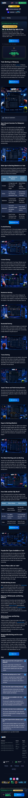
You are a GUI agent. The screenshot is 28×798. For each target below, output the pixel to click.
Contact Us (24, 757)
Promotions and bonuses (13, 9)
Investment (24, 746)
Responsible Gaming (24, 753)
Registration (23, 2)
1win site (18, 65)
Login (16, 2)
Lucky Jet (17, 744)
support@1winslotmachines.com (7, 745)
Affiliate (23, 742)
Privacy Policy (23, 748)
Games (17, 748)
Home (3, 17)
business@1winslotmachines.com (7, 748)
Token (23, 744)
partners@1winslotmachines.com (7, 750)
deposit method (13, 605)
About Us (24, 755)
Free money (14, 6)
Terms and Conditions (24, 751)
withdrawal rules (21, 607)
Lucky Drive (12, 12)
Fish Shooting (17, 746)
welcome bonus (20, 622)
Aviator (17, 742)
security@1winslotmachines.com (7, 746)
